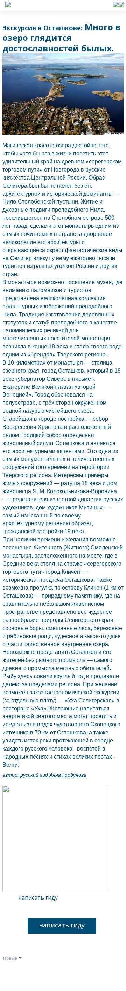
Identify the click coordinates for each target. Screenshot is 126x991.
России (86, 266)
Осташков (84, 652)
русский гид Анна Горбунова (53, 775)
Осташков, (71, 371)
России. (77, 178)
